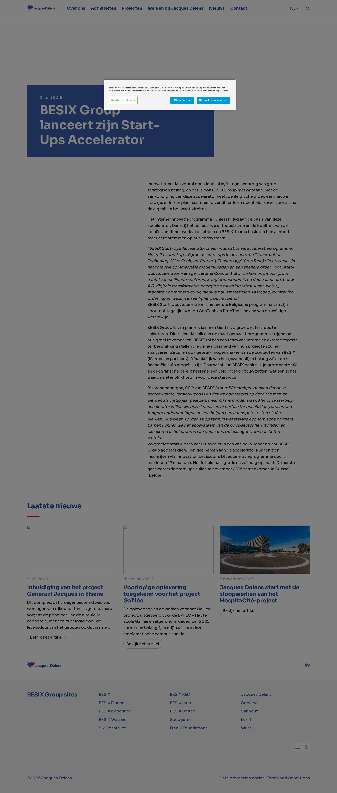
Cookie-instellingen (123, 100)
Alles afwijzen (182, 100)
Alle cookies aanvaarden (213, 100)
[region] (170, 94)
